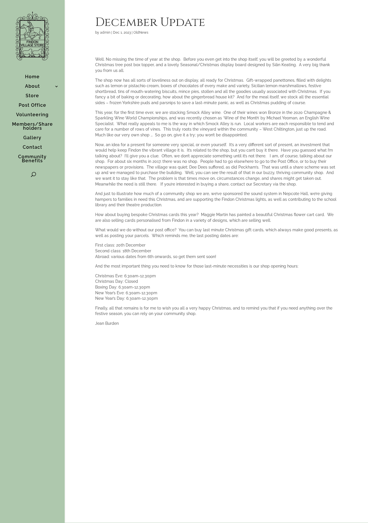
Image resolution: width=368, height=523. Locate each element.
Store (32, 96)
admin (105, 32)
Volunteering (32, 115)
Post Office (32, 105)
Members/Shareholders (32, 126)
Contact (32, 147)
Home (32, 77)
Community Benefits (32, 159)
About (32, 86)
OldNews (140, 32)
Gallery (32, 138)
